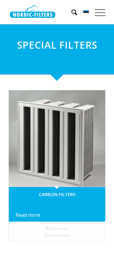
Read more (28, 215)
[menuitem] (71, 12)
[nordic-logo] (33, 12)
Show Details (58, 235)
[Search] (71, 12)
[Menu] (97, 12)
